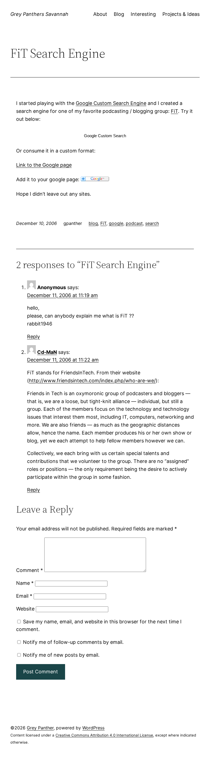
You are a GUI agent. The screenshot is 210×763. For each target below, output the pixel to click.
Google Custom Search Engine (111, 103)
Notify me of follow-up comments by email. (73, 642)
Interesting (143, 14)
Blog (119, 14)
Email (24, 596)
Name (25, 583)
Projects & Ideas (181, 14)
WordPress (93, 727)
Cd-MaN (47, 352)
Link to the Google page (44, 165)
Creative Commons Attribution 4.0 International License (104, 735)
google (116, 223)
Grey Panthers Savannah (39, 14)
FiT (103, 223)
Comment (29, 570)
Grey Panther (40, 727)
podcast (134, 223)
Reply (33, 336)
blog (93, 223)
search (152, 223)
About (100, 14)
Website (25, 609)
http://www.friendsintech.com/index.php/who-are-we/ (92, 380)
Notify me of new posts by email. (61, 655)
